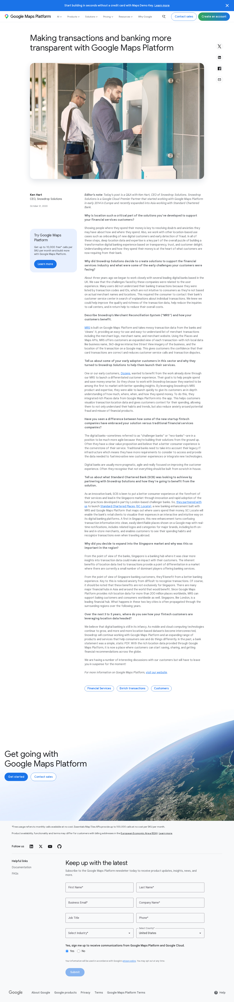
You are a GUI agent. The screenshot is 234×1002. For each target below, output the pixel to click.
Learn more (162, 5)
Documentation (21, 867)
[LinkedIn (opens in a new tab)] (31, 846)
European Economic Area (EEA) (139, 833)
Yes (72, 951)
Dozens (125, 373)
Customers (161, 688)
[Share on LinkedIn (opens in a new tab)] (219, 57)
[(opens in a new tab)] (16, 992)
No (83, 951)
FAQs (15, 873)
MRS (87, 328)
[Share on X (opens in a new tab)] (219, 46)
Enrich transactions (132, 688)
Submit (75, 972)
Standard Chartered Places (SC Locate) (125, 506)
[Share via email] (219, 79)
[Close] (227, 5)
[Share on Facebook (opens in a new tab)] (219, 68)
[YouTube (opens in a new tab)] (50, 846)
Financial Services (99, 688)
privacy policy (129, 961)
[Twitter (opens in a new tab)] (41, 846)
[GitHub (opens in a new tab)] (59, 846)
